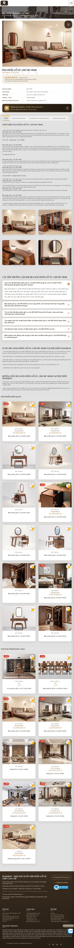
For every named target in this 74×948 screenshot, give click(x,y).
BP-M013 (19, 509)
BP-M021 (19, 590)
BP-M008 (19, 471)
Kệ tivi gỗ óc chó (31, 916)
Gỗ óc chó (5, 915)
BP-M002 (55, 429)
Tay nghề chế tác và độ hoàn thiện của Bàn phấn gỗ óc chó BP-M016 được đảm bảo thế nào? (35, 322)
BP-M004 (55, 590)
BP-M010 (55, 471)
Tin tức (4, 921)
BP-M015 (55, 509)
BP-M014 (19, 552)
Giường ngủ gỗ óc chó (33, 913)
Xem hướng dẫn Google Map (36, 100)
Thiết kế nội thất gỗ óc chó (10, 918)
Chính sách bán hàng (56, 915)
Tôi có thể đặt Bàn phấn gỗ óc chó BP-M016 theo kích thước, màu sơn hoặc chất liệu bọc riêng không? (33, 313)
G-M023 (19, 851)
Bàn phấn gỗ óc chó (11, 15)
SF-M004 (55, 809)
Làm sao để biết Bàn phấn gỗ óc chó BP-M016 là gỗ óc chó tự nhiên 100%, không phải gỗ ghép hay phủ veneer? (33, 284)
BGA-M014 (55, 681)
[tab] (6, 118)
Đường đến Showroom (62, 877)
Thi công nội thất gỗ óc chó (10, 916)
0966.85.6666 (31, 97)
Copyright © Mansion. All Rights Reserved (19, 943)
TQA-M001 (19, 681)
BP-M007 (19, 633)
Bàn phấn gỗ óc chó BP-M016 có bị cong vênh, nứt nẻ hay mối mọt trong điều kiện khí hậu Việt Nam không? (34, 305)
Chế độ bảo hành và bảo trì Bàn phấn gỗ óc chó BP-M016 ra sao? (29, 329)
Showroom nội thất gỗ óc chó (11, 913)
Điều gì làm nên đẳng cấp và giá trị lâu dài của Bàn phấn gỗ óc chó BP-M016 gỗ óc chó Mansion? (35, 336)
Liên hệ (52, 913)
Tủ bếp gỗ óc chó (31, 919)
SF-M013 (19, 809)
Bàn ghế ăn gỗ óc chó (33, 921)
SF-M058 (19, 766)
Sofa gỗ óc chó (7, 919)
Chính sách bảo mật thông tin (59, 921)
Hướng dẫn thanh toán (57, 918)
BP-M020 (55, 633)
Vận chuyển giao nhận (57, 916)
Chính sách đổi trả (55, 919)
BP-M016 (19, 429)
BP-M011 (55, 552)
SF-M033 (55, 766)
